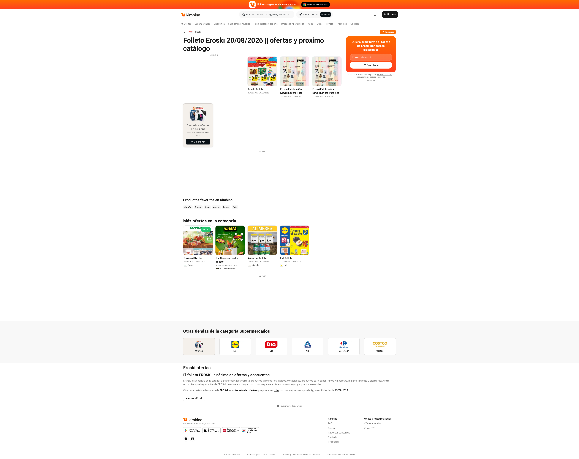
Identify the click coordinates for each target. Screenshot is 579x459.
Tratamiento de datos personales (340, 454)
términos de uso (384, 74)
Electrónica (219, 23)
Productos (342, 23)
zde (276, 390)
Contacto (333, 428)
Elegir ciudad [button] (310, 14)
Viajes (310, 23)
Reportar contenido (339, 432)
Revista (329, 23)
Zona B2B (369, 428)
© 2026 (232, 454)
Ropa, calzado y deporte (266, 23)
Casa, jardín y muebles (239, 23)
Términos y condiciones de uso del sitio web (301, 454)
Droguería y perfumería (292, 23)
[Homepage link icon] (278, 406)
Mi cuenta (391, 14)
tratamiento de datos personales (371, 77)
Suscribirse (389, 32)
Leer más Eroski (194, 398)
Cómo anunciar (372, 423)
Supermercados (202, 23)
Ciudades (354, 23)
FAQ (330, 423)
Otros (320, 23)
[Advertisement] (214, 77)
